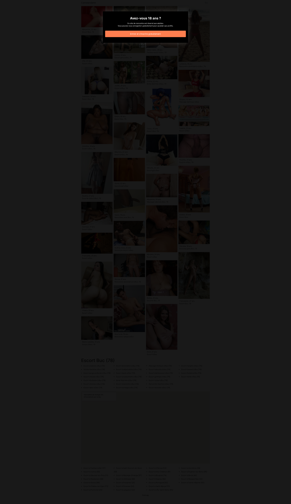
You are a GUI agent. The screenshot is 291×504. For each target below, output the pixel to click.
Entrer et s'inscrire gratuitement (145, 34)
